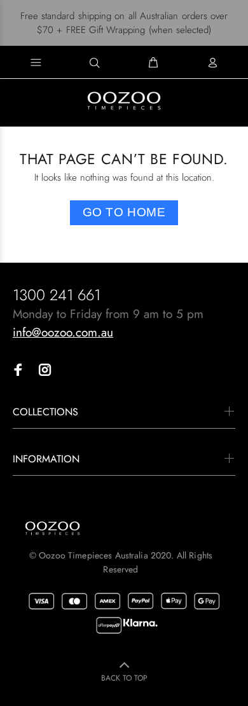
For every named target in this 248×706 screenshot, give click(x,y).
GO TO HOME (124, 212)
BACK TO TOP (124, 678)
